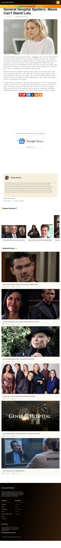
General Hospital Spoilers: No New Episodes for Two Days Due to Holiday (21, 439)
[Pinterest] (20, 100)
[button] (58, 2)
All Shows (3, 526)
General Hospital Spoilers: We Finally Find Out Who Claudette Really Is (20, 290)
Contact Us (18, 521)
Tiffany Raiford (8, 16)
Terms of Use (18, 516)
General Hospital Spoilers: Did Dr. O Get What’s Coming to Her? (19, 365)
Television (3, 511)
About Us (17, 518)
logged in (12, 206)
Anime (2, 518)
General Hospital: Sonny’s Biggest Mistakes (14, 476)
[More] (40, 100)
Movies (3, 514)
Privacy (17, 511)
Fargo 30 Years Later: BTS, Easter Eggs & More (40, 246)
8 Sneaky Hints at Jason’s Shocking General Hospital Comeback (19, 402)
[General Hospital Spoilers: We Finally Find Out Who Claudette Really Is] (30, 273)
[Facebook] (28, 100)
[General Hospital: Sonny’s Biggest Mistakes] (30, 459)
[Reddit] (36, 100)
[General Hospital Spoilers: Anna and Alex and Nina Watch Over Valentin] (30, 310)
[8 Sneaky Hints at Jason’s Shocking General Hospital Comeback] (30, 384)
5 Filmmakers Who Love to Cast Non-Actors (14, 246)
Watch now (39, 6)
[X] (32, 100)
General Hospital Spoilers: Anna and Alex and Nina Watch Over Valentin (21, 327)
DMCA (16, 514)
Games (3, 523)
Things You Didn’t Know (7, 521)
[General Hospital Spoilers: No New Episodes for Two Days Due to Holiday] (30, 422)
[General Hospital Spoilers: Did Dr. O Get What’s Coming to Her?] (30, 347)
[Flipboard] (24, 100)
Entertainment (4, 516)
